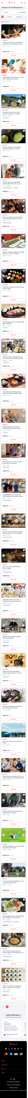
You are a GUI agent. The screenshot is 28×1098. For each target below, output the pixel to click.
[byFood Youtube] (15, 1049)
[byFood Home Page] (12, 2)
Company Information (13, 1081)
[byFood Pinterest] (18, 1049)
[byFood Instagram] (12, 1049)
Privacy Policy (13, 1087)
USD (14, 1079)
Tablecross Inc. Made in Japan (20, 1090)
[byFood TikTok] (21, 1049)
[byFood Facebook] (6, 1049)
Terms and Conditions (13, 1084)
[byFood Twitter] (9, 1049)
